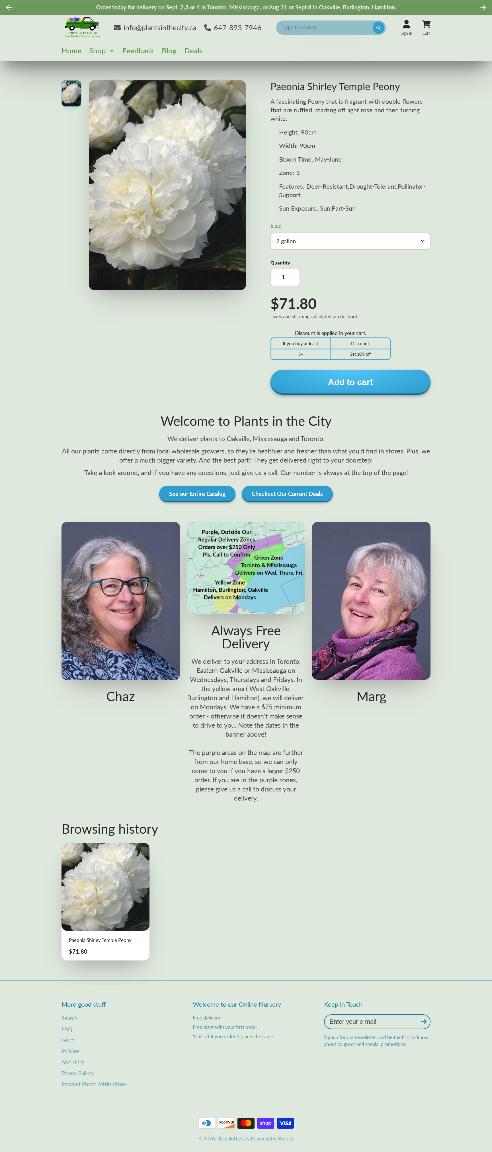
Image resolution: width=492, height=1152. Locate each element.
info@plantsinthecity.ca (160, 27)
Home (71, 50)
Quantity (280, 263)
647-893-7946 (238, 27)
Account (406, 27)
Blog (169, 50)
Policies (70, 1051)
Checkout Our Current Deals (287, 493)
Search (69, 1018)
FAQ (67, 1029)
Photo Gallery (78, 1073)
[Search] (378, 27)
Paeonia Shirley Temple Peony (105, 902)
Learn (68, 1040)
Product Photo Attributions (94, 1084)
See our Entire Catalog (197, 493)
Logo (83, 27)
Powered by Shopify (272, 1138)
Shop (97, 50)
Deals (193, 50)
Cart (426, 27)
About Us (73, 1062)
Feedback (138, 50)
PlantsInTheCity (233, 1138)
